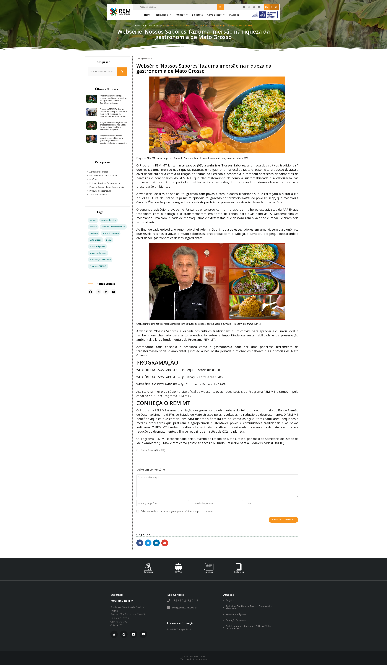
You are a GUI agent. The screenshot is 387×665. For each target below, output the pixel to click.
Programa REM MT (98, 266)
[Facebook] (244, 7)
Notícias (93, 179)
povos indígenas (97, 246)
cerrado (93, 226)
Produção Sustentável (100, 190)
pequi (109, 239)
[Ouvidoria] (148, 566)
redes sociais (233, 392)
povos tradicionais (98, 253)
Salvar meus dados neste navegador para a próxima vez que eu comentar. (177, 511)
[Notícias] (208, 566)
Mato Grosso (95, 239)
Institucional (161, 14)
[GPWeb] (178, 566)
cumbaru (94, 233)
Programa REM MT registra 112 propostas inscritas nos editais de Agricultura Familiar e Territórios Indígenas (113, 126)
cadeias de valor (108, 220)
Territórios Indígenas (99, 194)
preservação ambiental (100, 259)
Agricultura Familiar (152, 25)
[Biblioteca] (239, 566)
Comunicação (214, 14)
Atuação (180, 14)
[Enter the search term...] (220, 7)
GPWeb (178, 571)
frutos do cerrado (110, 233)
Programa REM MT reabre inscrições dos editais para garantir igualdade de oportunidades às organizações (113, 139)
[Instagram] (249, 7)
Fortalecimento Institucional (103, 175)
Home (147, 14)
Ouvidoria (234, 14)
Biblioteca (197, 14)
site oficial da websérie (198, 392)
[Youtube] (259, 7)
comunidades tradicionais (113, 226)
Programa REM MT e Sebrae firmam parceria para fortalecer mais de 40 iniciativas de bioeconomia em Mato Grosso (113, 113)
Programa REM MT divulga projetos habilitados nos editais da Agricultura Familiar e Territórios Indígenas (113, 99)
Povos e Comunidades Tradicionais (106, 187)
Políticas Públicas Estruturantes (104, 183)
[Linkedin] (254, 7)
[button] (139, 542)
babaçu (93, 220)
